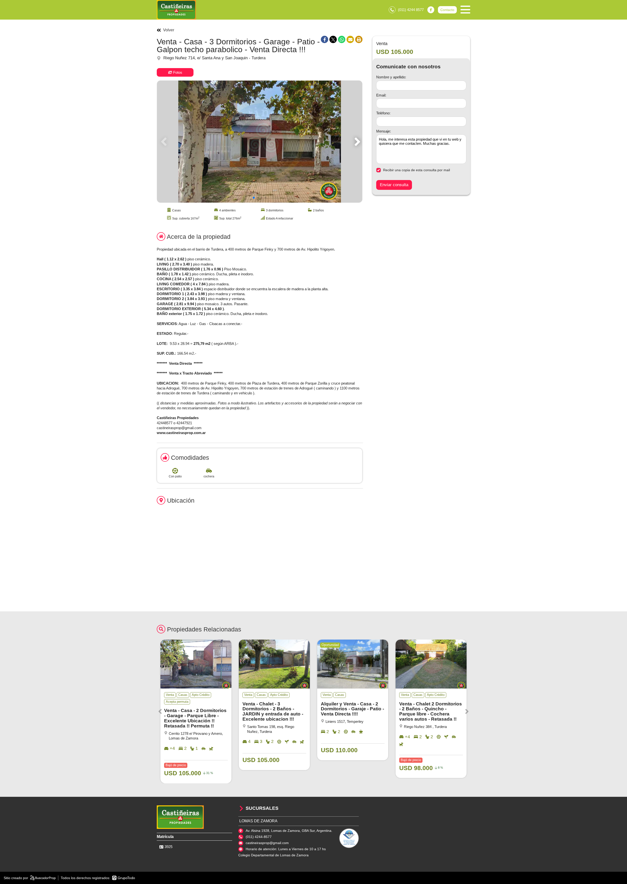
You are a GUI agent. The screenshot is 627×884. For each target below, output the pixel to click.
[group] (259, 142)
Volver (168, 30)
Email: (381, 95)
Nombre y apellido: (391, 77)
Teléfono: (383, 113)
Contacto (447, 10)
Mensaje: (383, 131)
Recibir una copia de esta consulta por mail (416, 170)
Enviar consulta (394, 184)
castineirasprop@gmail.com (267, 843)
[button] (356, 141)
